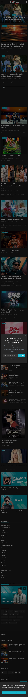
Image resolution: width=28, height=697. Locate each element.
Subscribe (21, 355)
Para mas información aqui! (8, 689)
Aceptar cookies (14, 692)
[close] (25, 335)
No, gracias (14, 358)
